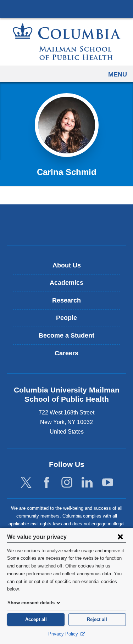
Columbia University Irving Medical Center (66, 8)
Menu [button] (117, 74)
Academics (66, 282)
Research (66, 300)
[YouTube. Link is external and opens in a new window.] (107, 482)
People (66, 317)
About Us (66, 265)
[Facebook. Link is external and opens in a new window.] (46, 482)
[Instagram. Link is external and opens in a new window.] (67, 482)
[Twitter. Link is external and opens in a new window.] (26, 482)
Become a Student (66, 335)
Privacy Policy (63, 634)
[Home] (67, 41)
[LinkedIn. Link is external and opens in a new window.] (87, 482)
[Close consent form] (120, 536)
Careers (66, 353)
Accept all (36, 619)
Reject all (97, 619)
